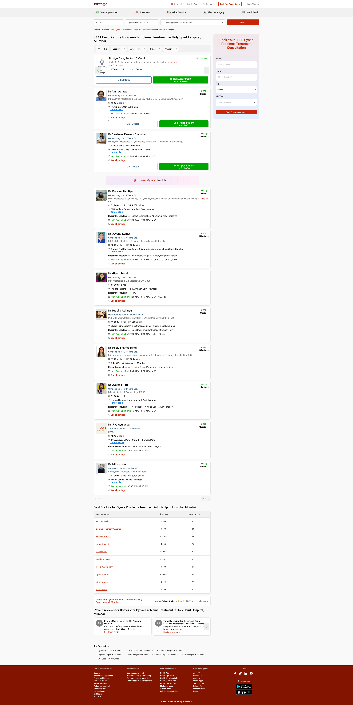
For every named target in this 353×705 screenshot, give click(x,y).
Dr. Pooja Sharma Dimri (122, 347)
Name (218, 58)
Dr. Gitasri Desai (118, 273)
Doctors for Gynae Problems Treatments (139, 30)
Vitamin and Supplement (103, 675)
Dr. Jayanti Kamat (119, 233)
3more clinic (116, 212)
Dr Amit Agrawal (118, 91)
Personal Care (99, 691)
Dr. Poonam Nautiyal (120, 191)
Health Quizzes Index (168, 681)
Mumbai (104, 30)
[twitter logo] (240, 674)
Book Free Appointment (230, 4)
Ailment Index (165, 689)
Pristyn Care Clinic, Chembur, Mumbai (133, 58)
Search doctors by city (136, 673)
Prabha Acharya (103, 559)
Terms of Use (198, 683)
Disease (219, 96)
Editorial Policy (199, 689)
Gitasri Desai (101, 552)
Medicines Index (166, 686)
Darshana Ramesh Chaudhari (108, 529)
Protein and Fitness (101, 678)
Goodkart (97, 673)
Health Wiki (164, 673)
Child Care (98, 694)
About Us (196, 673)
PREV (100, 499)
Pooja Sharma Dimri (104, 567)
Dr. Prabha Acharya (120, 310)
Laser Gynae (114, 30)
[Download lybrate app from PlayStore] (244, 688)
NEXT (204, 499)
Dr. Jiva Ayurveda (119, 424)
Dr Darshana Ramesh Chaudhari (127, 134)
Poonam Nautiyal (103, 536)
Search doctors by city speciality (139, 681)
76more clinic (117, 442)
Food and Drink (100, 689)
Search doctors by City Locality (139, 675)
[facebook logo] (235, 674)
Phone (219, 71)
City (217, 83)
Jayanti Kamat (102, 544)
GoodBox (97, 696)
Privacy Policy (198, 686)
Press (195, 691)
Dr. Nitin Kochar (117, 464)
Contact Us (197, 675)
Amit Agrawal (102, 521)
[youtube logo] (251, 674)
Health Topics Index (168, 683)
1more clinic (116, 109)
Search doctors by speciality (138, 678)
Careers (196, 678)
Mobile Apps (198, 681)
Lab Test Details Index (169, 691)
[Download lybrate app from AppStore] (244, 694)
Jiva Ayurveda (102, 582)
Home (96, 30)
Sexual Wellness (100, 683)
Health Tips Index (167, 675)
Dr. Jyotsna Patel (118, 384)
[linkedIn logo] (245, 674)
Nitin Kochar (101, 590)
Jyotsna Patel (102, 574)
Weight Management (102, 686)
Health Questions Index (169, 678)
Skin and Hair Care (101, 681)
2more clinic (116, 482)
